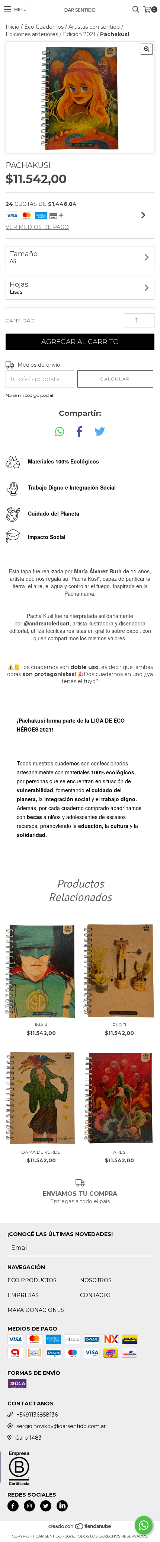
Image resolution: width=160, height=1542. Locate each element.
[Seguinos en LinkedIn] (62, 1505)
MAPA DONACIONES (35, 1310)
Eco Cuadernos (44, 26)
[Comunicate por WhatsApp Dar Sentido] (144, 1525)
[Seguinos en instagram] (29, 1505)
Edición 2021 (79, 34)
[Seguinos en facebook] (13, 1505)
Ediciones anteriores (32, 34)
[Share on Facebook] (79, 431)
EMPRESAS (23, 1295)
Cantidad (20, 320)
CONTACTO (95, 1295)
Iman (41, 1025)
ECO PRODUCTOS (32, 1280)
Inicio (12, 26)
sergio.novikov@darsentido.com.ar (61, 1426)
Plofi (119, 1025)
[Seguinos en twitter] (45, 1505)
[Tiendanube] (80, 1528)
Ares (119, 1152)
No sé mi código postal (29, 395)
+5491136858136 (37, 1414)
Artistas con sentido (94, 26)
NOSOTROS (96, 1280)
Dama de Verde (41, 1152)
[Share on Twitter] (100, 431)
